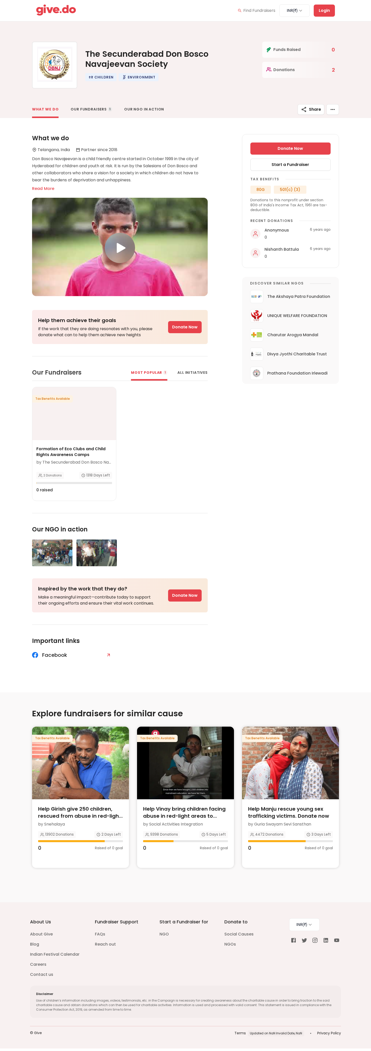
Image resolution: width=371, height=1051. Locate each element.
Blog (34, 944)
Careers (38, 964)
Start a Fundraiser (290, 164)
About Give (41, 934)
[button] (101, 77)
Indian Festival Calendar (55, 954)
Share (315, 109)
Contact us (41, 974)
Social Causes (239, 934)
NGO (164, 934)
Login (324, 10)
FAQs (100, 934)
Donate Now (185, 327)
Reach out (105, 944)
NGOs (230, 944)
